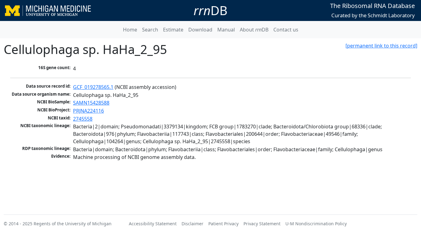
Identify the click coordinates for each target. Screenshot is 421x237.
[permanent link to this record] (381, 45)
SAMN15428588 (91, 102)
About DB (254, 29)
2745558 (82, 118)
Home (130, 29)
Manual (226, 29)
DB (210, 10)
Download (200, 29)
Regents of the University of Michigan (73, 224)
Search (150, 29)
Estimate (173, 29)
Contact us (285, 29)
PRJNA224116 (88, 110)
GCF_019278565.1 (93, 87)
